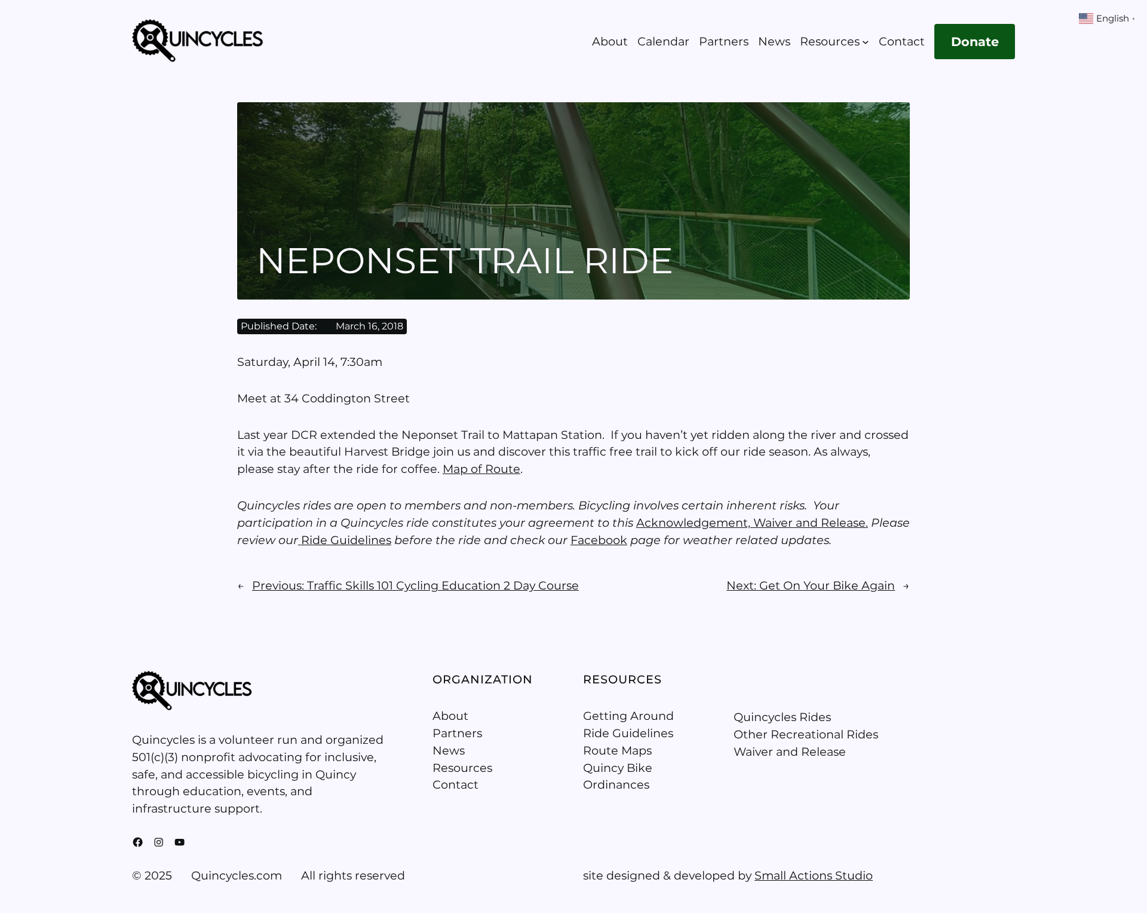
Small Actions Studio (814, 875)
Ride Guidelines (346, 540)
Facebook (599, 540)
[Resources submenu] (865, 41)
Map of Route (481, 469)
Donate (975, 41)
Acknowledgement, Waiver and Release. (752, 522)
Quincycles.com (236, 875)
